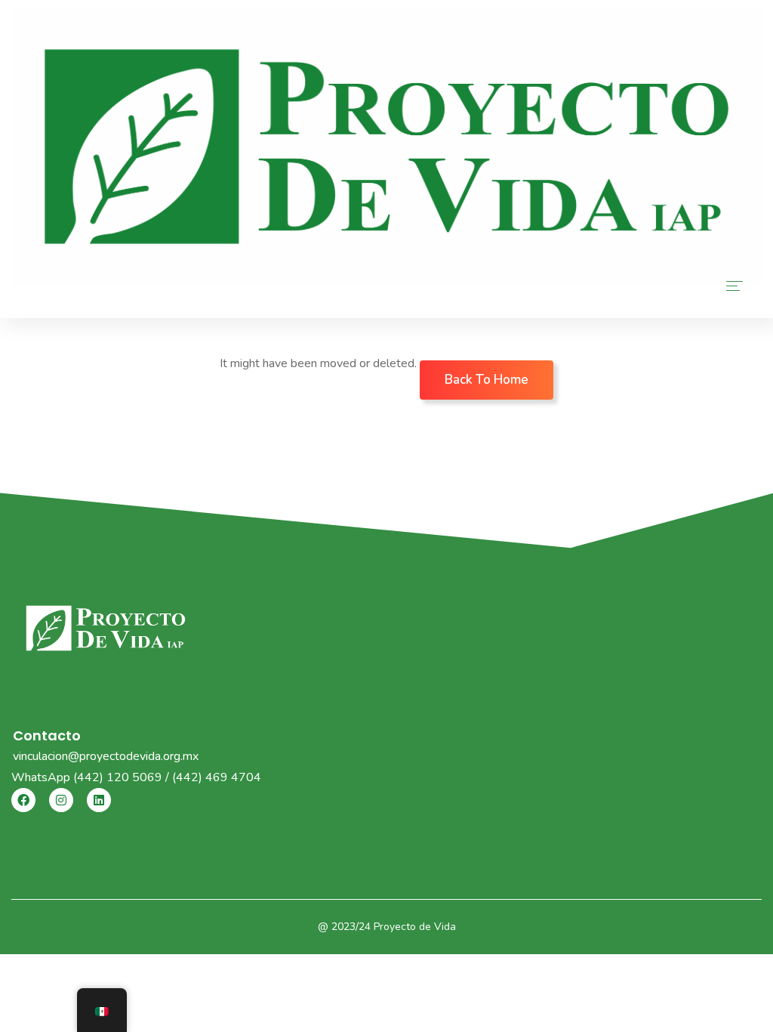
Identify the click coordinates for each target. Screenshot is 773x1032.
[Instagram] (61, 800)
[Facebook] (23, 800)
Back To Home (486, 379)
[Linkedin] (99, 800)
